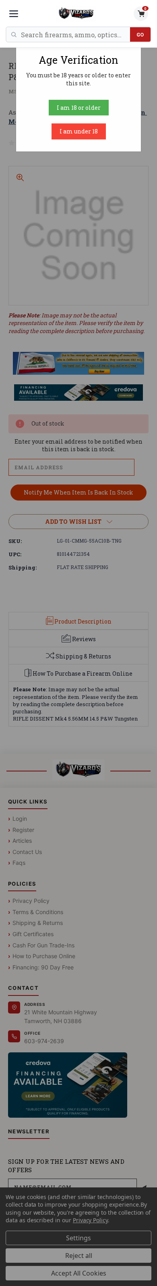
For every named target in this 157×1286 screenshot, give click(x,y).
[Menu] (14, 13)
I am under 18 (79, 131)
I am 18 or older (79, 107)
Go (140, 34)
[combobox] (75, 34)
